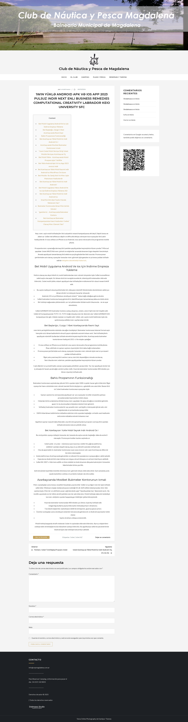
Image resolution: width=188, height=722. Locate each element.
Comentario (34, 574)
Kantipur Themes (105, 719)
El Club (73, 77)
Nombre (32, 606)
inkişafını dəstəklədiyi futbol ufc (74, 260)
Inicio (64, 77)
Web (30, 627)
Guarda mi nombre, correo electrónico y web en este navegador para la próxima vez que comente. (68, 638)
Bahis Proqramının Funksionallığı (53, 136)
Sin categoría (41, 537)
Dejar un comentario (102, 537)
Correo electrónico (36, 617)
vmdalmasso (65, 89)
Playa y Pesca (99, 77)
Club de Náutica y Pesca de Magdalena (94, 69)
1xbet (72, 537)
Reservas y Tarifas (118, 77)
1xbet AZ (78, 537)
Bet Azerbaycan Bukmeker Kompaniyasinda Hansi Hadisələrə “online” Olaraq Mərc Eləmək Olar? (53, 221)
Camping (85, 77)
